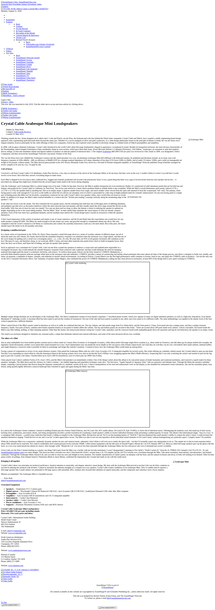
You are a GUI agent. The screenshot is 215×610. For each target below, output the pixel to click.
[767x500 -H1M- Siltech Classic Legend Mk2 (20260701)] (24, 9)
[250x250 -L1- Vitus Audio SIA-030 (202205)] (6, 84)
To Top (4, 602)
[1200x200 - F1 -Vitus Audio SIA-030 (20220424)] (6, 579)
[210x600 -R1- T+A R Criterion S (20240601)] (20, 570)
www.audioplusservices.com (19, 550)
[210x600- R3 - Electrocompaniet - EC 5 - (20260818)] (11, 574)
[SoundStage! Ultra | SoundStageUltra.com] (18, 2)
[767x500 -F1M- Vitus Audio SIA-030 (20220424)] (6, 581)
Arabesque (107, 151)
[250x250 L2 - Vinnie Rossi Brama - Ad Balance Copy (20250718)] (10, 87)
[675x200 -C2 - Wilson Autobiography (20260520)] (11, 113)
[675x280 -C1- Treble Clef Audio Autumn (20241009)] (9, 111)
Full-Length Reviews (22, 132)
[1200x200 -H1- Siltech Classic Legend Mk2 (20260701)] (4, 6)
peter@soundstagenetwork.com (13, 480)
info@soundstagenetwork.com (119, 598)
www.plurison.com (15, 565)
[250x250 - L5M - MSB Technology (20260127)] (9, 108)
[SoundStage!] (108, 587)
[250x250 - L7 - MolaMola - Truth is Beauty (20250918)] (13, 95)
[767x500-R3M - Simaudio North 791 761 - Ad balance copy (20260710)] (10, 576)
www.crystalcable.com (17, 533)
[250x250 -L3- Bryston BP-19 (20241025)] (8, 89)
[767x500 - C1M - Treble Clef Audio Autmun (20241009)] (9, 115)
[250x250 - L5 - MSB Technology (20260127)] (9, 93)
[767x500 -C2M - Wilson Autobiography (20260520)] (11, 117)
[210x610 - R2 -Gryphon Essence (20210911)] (11, 572)
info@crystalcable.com (16, 531)
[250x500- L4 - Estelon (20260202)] (5, 91)
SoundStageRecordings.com (12, 452)
